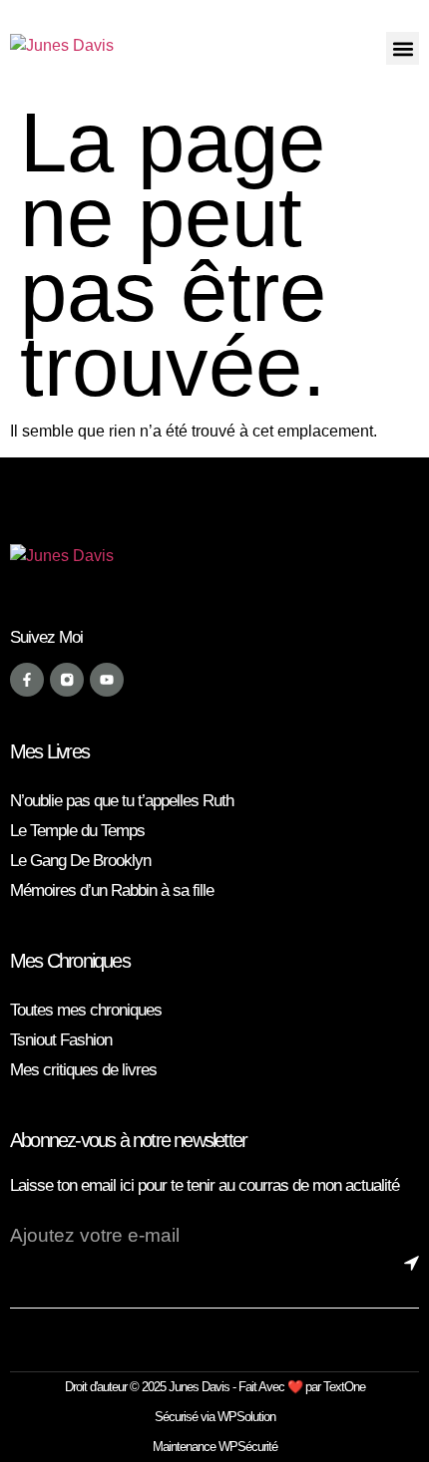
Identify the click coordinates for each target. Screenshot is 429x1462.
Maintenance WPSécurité (215, 1446)
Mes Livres (49, 751)
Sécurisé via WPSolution (215, 1416)
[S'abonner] (411, 1279)
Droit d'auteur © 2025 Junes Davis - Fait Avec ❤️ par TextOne (215, 1386)
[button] (402, 48)
